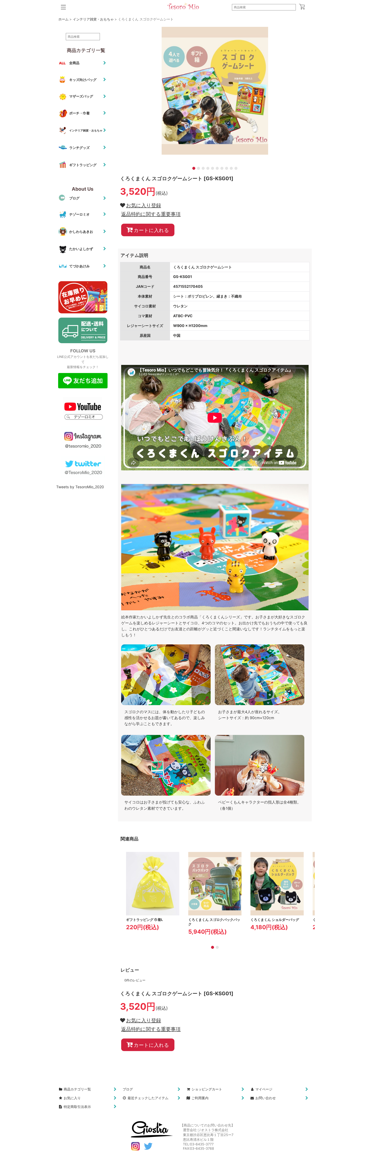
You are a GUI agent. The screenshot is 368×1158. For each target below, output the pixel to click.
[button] (63, 7)
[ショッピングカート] (302, 7)
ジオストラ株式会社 (213, 1130)
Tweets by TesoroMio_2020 (80, 487)
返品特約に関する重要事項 (151, 214)
